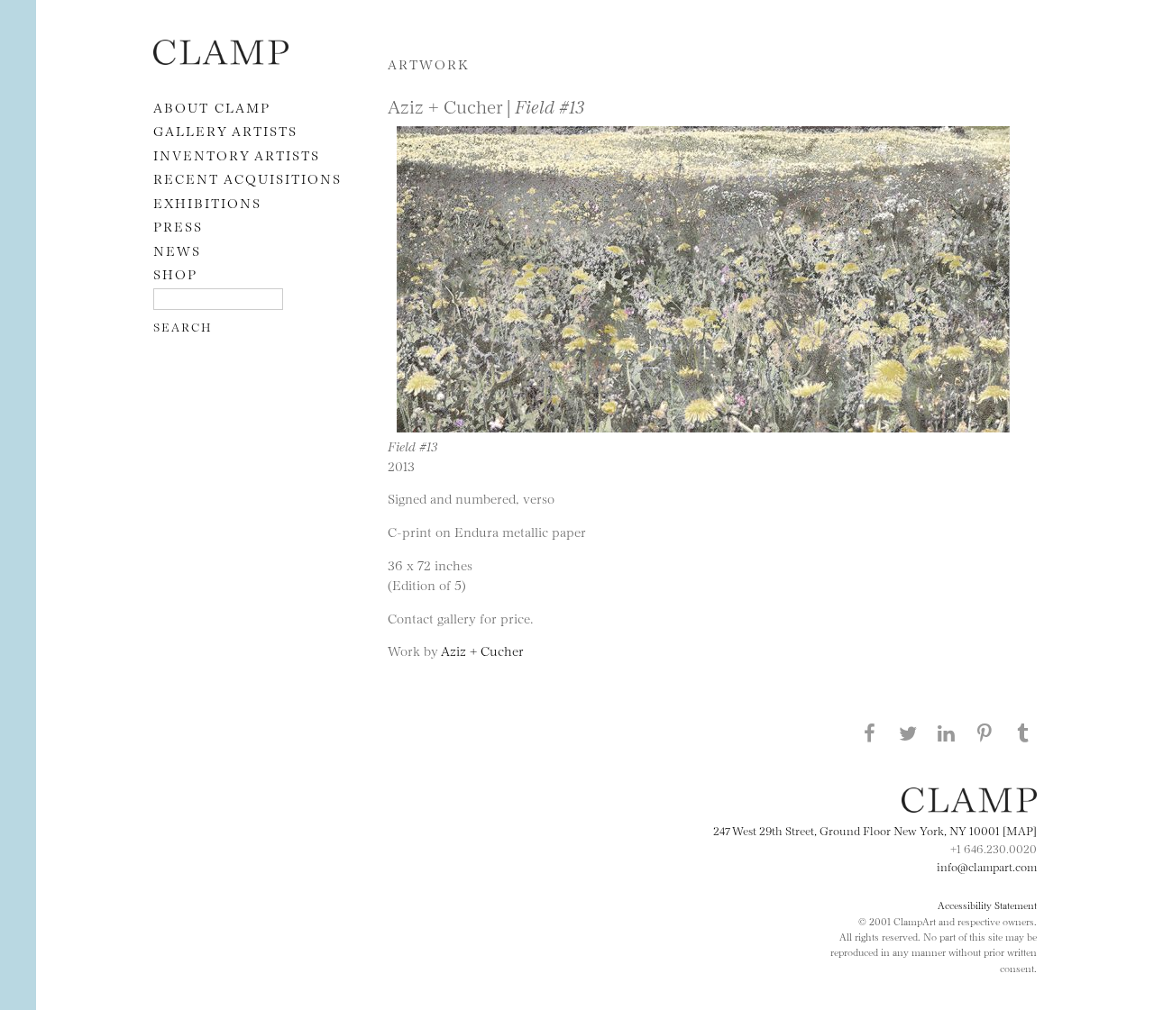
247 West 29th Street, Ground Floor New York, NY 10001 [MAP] (875, 830)
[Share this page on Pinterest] (984, 732)
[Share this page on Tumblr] (1023, 732)
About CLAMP (211, 106)
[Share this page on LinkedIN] (946, 732)
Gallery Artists (225, 130)
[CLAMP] (220, 59)
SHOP (175, 273)
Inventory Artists (236, 154)
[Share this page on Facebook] (869, 732)
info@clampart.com (987, 866)
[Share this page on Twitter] (907, 732)
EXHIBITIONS (207, 202)
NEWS (177, 250)
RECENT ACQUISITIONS (247, 178)
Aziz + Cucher (482, 650)
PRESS (178, 225)
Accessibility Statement (987, 904)
